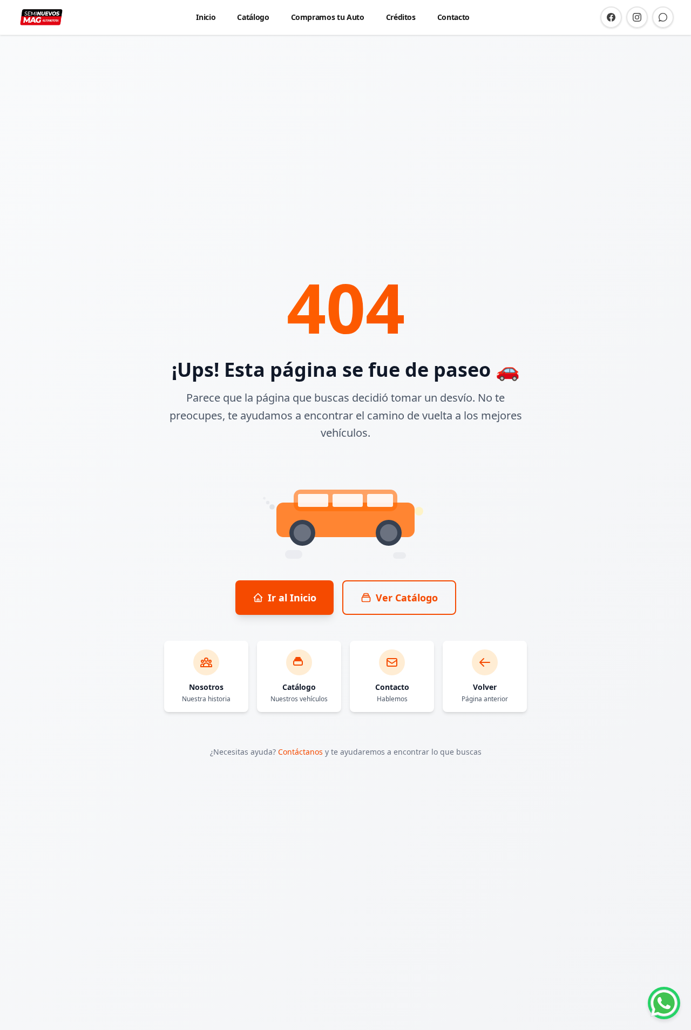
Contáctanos (300, 752)
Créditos (401, 17)
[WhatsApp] (663, 17)
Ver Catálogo (407, 597)
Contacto (453, 17)
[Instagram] (637, 17)
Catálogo (253, 17)
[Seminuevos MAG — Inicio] (41, 17)
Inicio (205, 17)
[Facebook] (611, 17)
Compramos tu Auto (327, 17)
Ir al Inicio (292, 597)
